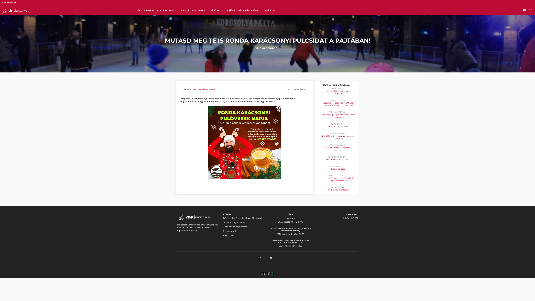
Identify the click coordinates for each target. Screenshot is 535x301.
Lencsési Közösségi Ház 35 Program (338, 92)
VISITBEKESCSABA (16, 10)
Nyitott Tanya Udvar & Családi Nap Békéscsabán (338, 179)
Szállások (231, 10)
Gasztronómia (199, 10)
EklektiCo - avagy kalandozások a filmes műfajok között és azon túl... (290, 241)
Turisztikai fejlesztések (234, 222)
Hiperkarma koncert (338, 126)
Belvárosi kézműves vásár (338, 159)
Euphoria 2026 (338, 169)
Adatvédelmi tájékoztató (235, 226)
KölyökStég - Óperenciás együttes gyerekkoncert (338, 115)
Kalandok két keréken (248, 10)
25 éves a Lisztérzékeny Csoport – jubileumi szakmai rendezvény (290, 229)
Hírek (139, 10)
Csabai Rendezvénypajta (203, 89)
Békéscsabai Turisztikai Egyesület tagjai (242, 218)
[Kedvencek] (524, 10)
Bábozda (290, 218)
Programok (149, 10)
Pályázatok (228, 235)
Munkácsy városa (165, 10)
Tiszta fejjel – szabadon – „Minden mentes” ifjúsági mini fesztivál (338, 104)
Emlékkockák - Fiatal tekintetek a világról (338, 137)
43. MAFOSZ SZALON (338, 190)
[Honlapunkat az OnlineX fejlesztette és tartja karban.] (267, 273)
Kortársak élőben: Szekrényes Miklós (338, 148)
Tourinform (269, 10)
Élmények (216, 10)
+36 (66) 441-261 (350, 218)
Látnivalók (184, 10)
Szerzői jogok (229, 231)
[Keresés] (530, 10)
